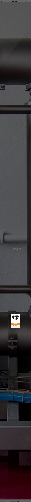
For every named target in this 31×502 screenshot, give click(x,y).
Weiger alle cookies (15, 325)
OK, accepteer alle (15, 323)
